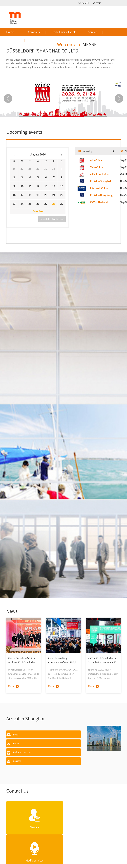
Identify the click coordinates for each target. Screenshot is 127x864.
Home (10, 32)
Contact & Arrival (40, 40)
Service (92, 32)
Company (34, 32)
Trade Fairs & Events (63, 32)
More (11, 686)
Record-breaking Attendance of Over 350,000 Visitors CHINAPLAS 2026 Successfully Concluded (63, 660)
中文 (98, 3)
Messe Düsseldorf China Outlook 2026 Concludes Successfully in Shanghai (22, 660)
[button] (57, 114)
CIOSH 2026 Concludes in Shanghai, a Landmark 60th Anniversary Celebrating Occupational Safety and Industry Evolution (103, 660)
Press (15, 40)
